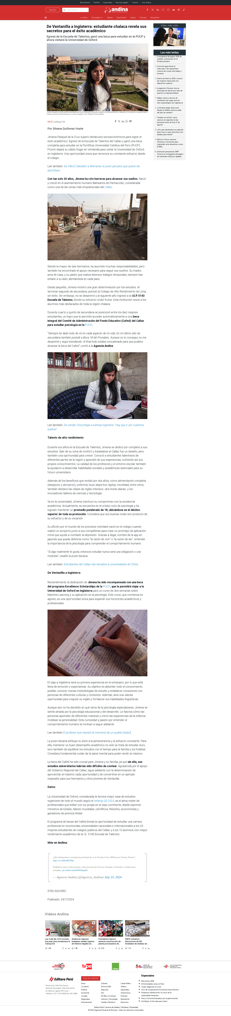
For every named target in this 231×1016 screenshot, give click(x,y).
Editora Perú (99, 1007)
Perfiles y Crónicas (108, 996)
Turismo (135, 2)
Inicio (83, 983)
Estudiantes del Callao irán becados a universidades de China (101, 564)
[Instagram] (168, 9)
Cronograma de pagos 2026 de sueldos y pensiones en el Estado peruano (169, 58)
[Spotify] (178, 9)
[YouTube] (163, 9)
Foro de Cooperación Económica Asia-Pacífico (160, 990)
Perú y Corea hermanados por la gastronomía (159, 998)
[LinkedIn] (157, 9)
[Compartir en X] (66, 948)
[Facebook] (147, 9)
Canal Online (121, 18)
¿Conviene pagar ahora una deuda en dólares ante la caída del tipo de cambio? (169, 110)
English (52, 10)
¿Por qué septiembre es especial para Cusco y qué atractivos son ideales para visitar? (170, 132)
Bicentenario (85, 2)
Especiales (107, 2)
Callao (108, 187)
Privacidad (134, 1007)
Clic (102, 993)
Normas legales (122, 2)
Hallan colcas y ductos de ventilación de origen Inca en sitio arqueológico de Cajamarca (170, 100)
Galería (110, 18)
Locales (84, 996)
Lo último (84, 18)
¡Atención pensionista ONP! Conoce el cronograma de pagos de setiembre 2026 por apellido (170, 154)
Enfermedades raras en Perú (152, 984)
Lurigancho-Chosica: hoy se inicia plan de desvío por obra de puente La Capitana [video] (170, 90)
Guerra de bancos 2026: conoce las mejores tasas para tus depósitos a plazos (169, 80)
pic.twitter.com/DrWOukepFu (75, 870)
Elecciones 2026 (147, 981)
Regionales (85, 999)
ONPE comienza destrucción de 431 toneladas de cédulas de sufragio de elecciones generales (136, 944)
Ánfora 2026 (106, 987)
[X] (152, 9)
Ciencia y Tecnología (109, 999)
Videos (133, 18)
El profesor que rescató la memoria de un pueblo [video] (97, 732)
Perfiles (97, 2)
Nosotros (124, 1002)
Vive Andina (146, 2)
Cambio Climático (108, 1002)
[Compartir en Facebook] (63, 948)
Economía (85, 993)
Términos (124, 1007)
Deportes (104, 990)
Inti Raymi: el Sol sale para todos (154, 1001)
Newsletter (154, 18)
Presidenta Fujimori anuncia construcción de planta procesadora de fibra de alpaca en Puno (109, 942)
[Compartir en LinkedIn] (69, 948)
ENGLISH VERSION (90, 978)
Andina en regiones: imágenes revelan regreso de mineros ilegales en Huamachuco (83, 942)
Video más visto (169, 25)
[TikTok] (183, 9)
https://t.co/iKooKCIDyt (63, 860)
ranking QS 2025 (104, 801)
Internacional (86, 1002)
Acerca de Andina (112, 1007)
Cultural (104, 983)
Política (84, 990)
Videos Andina (57, 914)
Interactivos (125, 993)
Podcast (143, 18)
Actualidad (97, 17)
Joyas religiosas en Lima (151, 987)
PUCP (88, 325)
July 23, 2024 (113, 877)
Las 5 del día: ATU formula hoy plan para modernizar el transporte (57, 941)
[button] (46, 933)
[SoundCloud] (173, 9)
